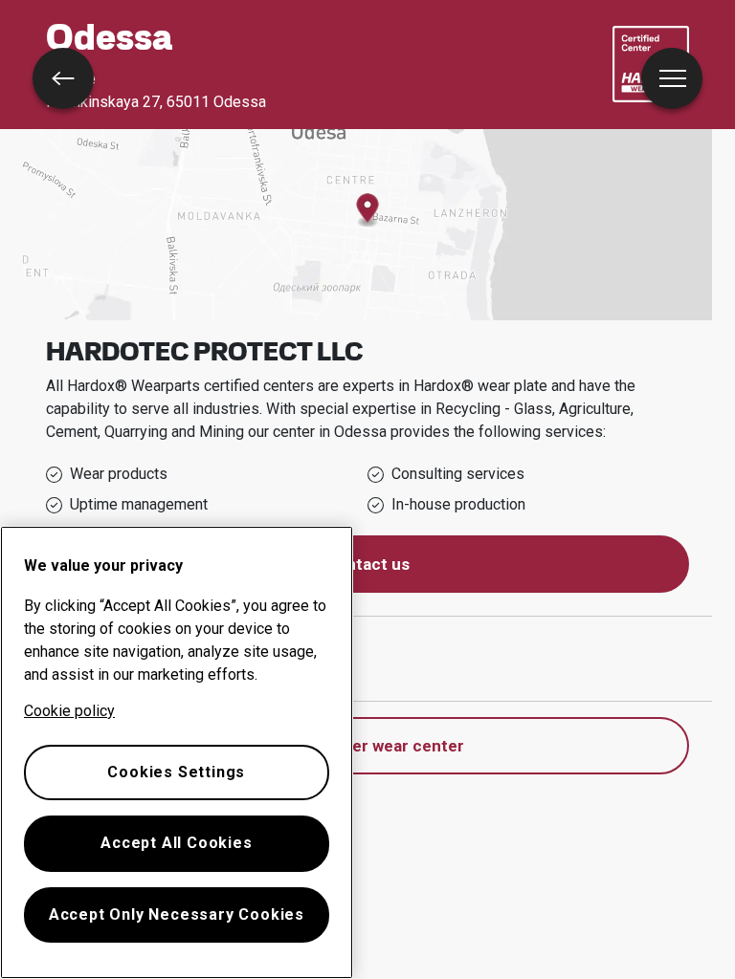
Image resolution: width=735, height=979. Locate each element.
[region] (176, 752)
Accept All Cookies (176, 843)
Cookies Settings (176, 772)
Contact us (367, 564)
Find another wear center (368, 745)
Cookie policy (69, 711)
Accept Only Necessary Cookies (176, 914)
